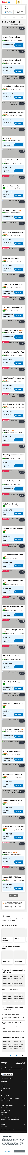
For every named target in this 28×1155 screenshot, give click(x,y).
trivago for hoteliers (6, 1100)
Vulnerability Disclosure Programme (10, 1119)
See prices (18, 45)
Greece (18, 1055)
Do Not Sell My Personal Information (10, 1117)
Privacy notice (4, 1112)
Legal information (5, 1110)
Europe (12, 1055)
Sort (5, 17)
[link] (14, 2)
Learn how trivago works (7, 1129)
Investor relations (5, 1088)
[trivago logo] (6, 2)
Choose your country (6, 1067)
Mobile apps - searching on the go (10, 1098)
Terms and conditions (6, 1108)
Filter (13, 17)
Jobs (2, 1086)
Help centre (4, 1126)
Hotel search (5, 1055)
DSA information (5, 1114)
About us (3, 1084)
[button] (13, 7)
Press (2, 1090)
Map (22, 17)
